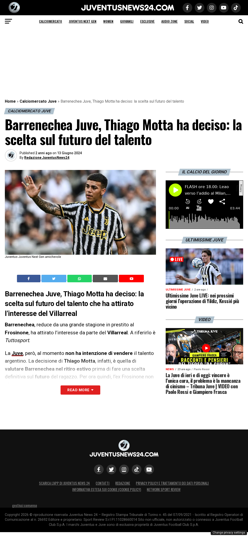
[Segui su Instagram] (124, 469)
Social (189, 21)
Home (10, 101)
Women (108, 21)
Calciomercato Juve (38, 101)
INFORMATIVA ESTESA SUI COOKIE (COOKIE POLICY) (106, 489)
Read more (78, 390)
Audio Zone (169, 21)
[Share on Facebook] (29, 279)
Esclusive (147, 21)
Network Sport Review (163, 489)
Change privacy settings (229, 532)
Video (205, 21)
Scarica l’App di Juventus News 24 (64, 483)
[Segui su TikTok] (136, 469)
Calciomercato (50, 21)
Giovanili (126, 21)
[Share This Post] (80, 279)
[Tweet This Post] (54, 279)
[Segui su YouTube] (149, 469)
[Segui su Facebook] (99, 469)
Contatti (102, 483)
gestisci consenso (24, 505)
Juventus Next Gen (82, 21)
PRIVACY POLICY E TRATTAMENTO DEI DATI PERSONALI (172, 483)
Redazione (122, 483)
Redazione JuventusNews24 (46, 158)
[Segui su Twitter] (111, 469)
